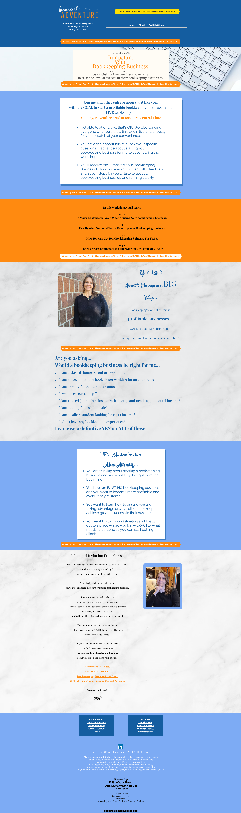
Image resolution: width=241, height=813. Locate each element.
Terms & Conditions (121, 796)
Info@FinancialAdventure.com (121, 811)
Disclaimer (121, 799)
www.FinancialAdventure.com (123, 762)
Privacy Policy (146, 764)
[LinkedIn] (120, 746)
